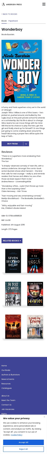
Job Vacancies (8, 409)
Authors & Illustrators (11, 374)
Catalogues (7, 388)
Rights (4, 414)
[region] (23, 434)
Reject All (23, 449)
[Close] (44, 416)
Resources (6, 383)
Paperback (13, 21)
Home (4, 365)
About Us (5, 396)
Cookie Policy (16, 435)
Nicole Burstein (8, 34)
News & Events (8, 379)
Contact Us (6, 405)
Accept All (23, 442)
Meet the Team (8, 400)
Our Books (6, 370)
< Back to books (9, 14)
